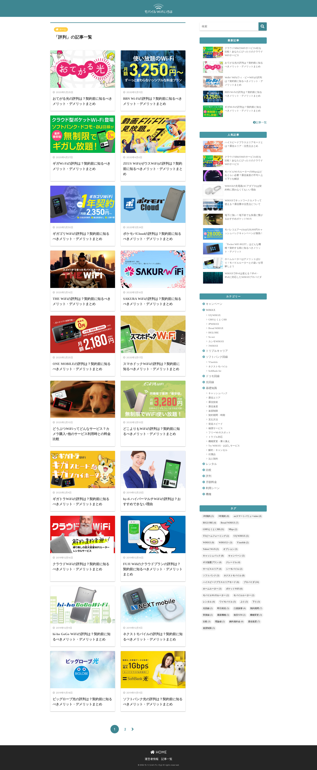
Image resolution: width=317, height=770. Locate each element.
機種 (208, 494)
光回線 (210, 382)
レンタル (211, 463)
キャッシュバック (217, 393)
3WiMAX (213, 345)
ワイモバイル (227, 601)
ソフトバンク (211, 575)
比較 (208, 469)
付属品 (212, 454)
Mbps (233, 529)
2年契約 (208, 516)
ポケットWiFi (234, 588)
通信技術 (213, 402)
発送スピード (215, 423)
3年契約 (223, 516)
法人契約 (213, 458)
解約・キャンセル (217, 450)
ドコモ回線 (213, 376)
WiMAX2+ (225, 542)
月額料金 (211, 482)
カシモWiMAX (216, 341)
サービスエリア (212, 569)
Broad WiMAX (215, 328)
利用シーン (213, 488)
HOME (161, 752)
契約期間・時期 (216, 415)
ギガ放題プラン (212, 562)
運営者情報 (151, 759)
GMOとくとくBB (217, 319)
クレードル (233, 562)
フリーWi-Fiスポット (219, 432)
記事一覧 (261, 122)
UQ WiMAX (214, 315)
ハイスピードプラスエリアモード (221, 582)
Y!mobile (213, 362)
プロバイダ (251, 582)
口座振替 (240, 608)
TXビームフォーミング (216, 536)
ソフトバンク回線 (217, 356)
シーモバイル (234, 569)
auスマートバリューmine (247, 516)
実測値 (208, 615)
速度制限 (213, 410)
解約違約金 (236, 621)
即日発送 (223, 608)
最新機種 (223, 615)
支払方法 (213, 419)
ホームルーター (212, 588)
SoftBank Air (214, 371)
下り (256, 601)
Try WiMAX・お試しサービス (224, 445)
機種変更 (256, 615)
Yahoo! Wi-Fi (211, 549)
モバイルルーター (244, 595)
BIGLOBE (213, 332)
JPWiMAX (213, 324)
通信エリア (214, 397)
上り (244, 601)
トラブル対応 (215, 436)
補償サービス (215, 428)
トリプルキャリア (217, 350)
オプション (230, 549)
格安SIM (239, 615)
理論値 (220, 621)
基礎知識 (211, 388)
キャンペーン (214, 303)
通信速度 (213, 406)
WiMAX (210, 309)
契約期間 (256, 608)
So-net (211, 337)
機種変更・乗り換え (219, 441)
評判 (208, 476)
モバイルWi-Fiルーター (216, 595)
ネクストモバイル (217, 366)
